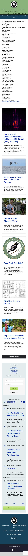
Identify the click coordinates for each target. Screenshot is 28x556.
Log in (14, 388)
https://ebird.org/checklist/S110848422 (11, 101)
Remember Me (15, 392)
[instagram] (15, 550)
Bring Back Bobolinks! (13, 263)
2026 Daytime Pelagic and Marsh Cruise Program (13, 179)
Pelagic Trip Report (14, 370)
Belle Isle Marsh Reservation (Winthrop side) (13, 452)
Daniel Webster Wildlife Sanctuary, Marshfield (14, 486)
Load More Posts (14, 356)
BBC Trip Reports (14, 368)
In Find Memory (14, 371)
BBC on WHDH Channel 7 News (11, 220)
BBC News (14, 367)
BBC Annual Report (14, 373)
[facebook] (12, 550)
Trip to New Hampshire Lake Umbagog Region (14, 336)
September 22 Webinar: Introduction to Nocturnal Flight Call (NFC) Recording (14, 138)
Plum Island (12, 468)
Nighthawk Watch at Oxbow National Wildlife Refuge (15, 433)
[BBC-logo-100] (14, 1)
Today (14, 503)
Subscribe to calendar (14, 508)
